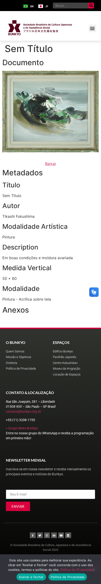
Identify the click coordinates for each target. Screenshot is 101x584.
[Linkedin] (68, 535)
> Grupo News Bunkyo (22, 428)
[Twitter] (40, 535)
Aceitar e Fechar (31, 577)
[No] (93, 569)
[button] (92, 28)
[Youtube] (61, 535)
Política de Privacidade (76, 570)
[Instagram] (47, 535)
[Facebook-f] (32, 535)
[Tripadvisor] (54, 535)
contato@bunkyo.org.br (23, 411)
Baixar (50, 163)
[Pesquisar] (91, 5)
